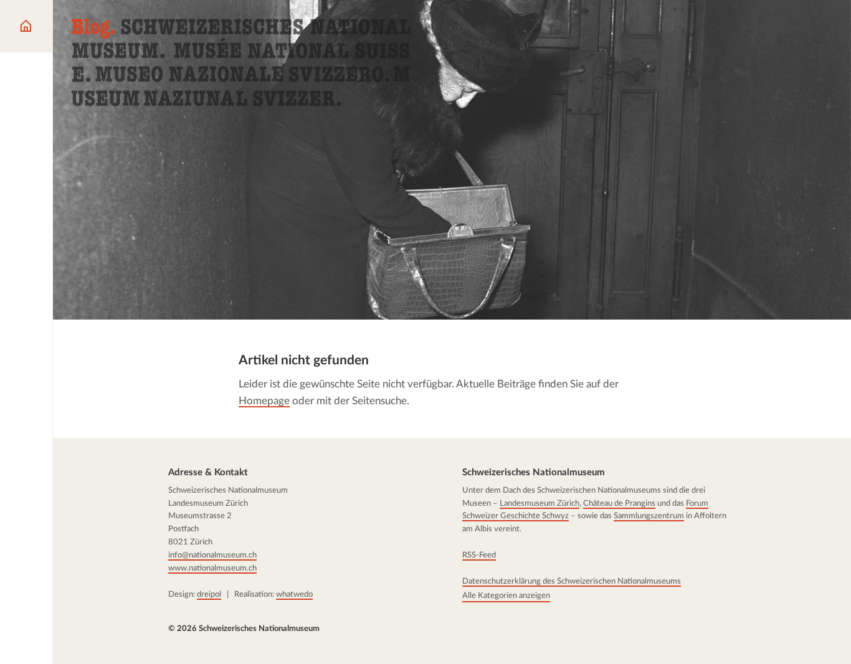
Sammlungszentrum (649, 516)
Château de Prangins (619, 503)
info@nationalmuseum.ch (212, 555)
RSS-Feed (479, 555)
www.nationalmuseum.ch (212, 568)
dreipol (209, 594)
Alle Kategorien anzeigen (506, 595)
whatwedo (294, 594)
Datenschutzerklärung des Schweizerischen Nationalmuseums (571, 581)
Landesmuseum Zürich (539, 503)
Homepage (264, 401)
